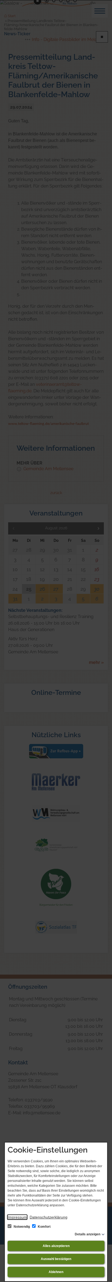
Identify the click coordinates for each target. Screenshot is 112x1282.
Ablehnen (56, 1272)
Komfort (44, 1227)
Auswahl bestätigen (56, 1259)
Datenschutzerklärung (48, 1217)
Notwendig (22, 1227)
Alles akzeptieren (56, 1246)
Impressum (17, 1217)
